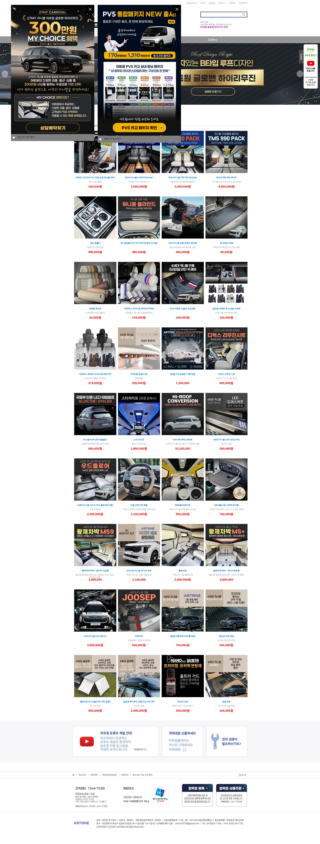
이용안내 (124, 775)
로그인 (202, 3)
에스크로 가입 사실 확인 (142, 775)
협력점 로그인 (191, 3)
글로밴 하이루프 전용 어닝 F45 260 (139, 701)
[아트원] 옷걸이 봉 (139, 374)
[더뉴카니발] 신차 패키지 (95, 636)
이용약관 (94, 775)
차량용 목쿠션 (95, 308)
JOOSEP (139, 636)
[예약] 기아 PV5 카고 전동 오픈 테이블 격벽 (95, 177)
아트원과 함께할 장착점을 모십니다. (216, 24)
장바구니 (222, 3)
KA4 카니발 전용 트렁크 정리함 (183, 243)
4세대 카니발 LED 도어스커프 (226, 439)
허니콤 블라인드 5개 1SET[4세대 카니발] (139, 243)
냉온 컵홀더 (95, 243)
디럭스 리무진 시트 (226, 374)
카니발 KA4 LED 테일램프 (95, 439)
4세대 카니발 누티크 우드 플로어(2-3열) (95, 505)
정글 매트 (226, 701)
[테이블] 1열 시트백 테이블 (226, 505)
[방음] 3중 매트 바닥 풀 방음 (182, 636)
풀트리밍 (183, 570)
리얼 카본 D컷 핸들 (139, 505)
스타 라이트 (139, 439)
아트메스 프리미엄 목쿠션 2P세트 (139, 308)
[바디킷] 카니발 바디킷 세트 (138, 570)
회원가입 (212, 3)
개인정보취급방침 (109, 775)
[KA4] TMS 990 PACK (226, 177)
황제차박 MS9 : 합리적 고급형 (95, 570)
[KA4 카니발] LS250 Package (139, 177)
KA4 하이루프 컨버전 (182, 439)
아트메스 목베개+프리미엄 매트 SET (95, 374)
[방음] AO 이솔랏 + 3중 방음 (182, 374)
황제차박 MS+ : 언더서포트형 (226, 570)
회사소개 (82, 775)
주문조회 (232, 3)
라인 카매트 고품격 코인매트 (183, 308)
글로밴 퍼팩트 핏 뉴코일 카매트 (226, 308)
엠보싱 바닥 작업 (226, 636)
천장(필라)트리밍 (182, 505)
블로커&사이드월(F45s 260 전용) (95, 701)
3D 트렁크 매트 (226, 243)
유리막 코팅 (183, 701)
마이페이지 (243, 3)
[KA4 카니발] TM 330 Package (183, 177)
